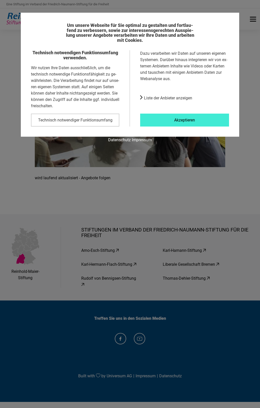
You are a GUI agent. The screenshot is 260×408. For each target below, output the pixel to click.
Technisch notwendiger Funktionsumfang (75, 120)
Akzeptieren (184, 120)
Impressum (142, 140)
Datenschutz (119, 140)
